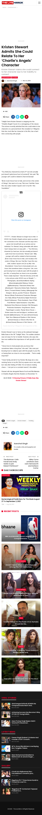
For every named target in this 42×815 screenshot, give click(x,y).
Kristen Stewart (22, 420)
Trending (30, 420)
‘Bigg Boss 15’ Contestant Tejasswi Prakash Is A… (24, 790)
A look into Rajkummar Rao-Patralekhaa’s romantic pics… (23, 772)
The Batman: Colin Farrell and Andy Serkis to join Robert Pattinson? (11, 462)
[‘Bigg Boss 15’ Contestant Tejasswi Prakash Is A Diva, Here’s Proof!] (6, 791)
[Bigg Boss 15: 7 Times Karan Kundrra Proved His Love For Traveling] (6, 782)
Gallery (21, 646)
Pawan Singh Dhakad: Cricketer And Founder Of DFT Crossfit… (25, 738)
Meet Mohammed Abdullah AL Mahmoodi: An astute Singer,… (23, 756)
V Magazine (18, 326)
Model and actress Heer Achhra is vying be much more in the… (21, 594)
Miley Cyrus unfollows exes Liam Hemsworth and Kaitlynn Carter (31, 463)
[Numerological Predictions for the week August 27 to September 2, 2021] (21, 485)
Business (21, 675)
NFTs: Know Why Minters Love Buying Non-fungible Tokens (25, 747)
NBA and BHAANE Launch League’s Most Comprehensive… (21, 537)
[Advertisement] (21, 25)
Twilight (5, 423)
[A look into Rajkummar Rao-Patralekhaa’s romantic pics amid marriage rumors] (6, 774)
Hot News (14, 77)
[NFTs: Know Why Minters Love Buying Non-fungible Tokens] (6, 748)
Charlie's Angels (10, 420)
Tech (21, 618)
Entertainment (6, 77)
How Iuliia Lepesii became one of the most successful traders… (21, 680)
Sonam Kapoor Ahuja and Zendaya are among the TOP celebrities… (21, 566)
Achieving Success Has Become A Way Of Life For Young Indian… (26, 713)
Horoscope (5, 475)
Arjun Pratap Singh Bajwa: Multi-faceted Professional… (24, 722)
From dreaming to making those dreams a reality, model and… (21, 651)
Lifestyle (21, 532)
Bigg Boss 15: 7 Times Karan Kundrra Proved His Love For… (25, 781)
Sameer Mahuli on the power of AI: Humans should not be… (21, 623)
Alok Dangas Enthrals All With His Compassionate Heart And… (24, 704)
